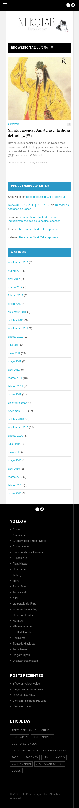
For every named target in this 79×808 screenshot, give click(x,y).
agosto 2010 (15, 435)
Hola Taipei (19, 569)
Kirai (15, 597)
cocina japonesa (24, 743)
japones (32, 757)
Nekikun (18, 620)
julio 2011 (13, 345)
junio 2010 (14, 452)
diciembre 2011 (17, 312)
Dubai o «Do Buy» (24, 695)
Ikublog (17, 575)
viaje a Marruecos (49, 764)
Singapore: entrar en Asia (28, 689)
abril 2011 (14, 369)
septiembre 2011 (18, 328)
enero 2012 (14, 303)
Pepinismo (19, 637)
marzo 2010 (15, 477)
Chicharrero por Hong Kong (29, 540)
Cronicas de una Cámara (28, 552)
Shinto (13, 124)
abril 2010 (14, 468)
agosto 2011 (15, 336)
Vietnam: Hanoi (22, 706)
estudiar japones (25, 750)
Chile (45, 730)
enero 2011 (14, 394)
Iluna (16, 580)
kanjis (60, 757)
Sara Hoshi (41, 162)
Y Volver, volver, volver (27, 683)
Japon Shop (20, 586)
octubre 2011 (16, 320)
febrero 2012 (15, 295)
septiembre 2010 (18, 427)
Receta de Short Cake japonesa (45, 196)
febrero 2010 (15, 485)
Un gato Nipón (21, 655)
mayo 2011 (14, 361)
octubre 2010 (16, 419)
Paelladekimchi (22, 632)
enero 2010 (14, 493)
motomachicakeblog (25, 609)
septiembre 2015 (18, 262)
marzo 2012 (15, 287)
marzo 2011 (15, 378)
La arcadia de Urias (24, 603)
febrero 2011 (15, 386)
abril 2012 (14, 279)
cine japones (42, 737)
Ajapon (17, 529)
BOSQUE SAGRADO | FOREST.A (29, 205)
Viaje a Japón (21, 764)
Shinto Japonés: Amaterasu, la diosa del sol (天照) (39, 132)
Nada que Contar (23, 615)
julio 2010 (14, 444)
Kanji (47, 757)
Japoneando (20, 592)
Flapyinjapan (20, 563)
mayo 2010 (14, 460)
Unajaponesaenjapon (25, 660)
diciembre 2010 (17, 402)
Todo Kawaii (20, 649)
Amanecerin (20, 535)
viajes (16, 771)
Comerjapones (21, 546)
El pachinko (20, 558)
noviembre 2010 (17, 411)
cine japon (20, 737)
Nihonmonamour (22, 626)
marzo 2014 (15, 270)
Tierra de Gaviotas (24, 643)
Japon (16, 757)
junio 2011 (14, 353)
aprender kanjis (24, 730)
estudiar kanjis (55, 750)
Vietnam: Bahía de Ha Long (29, 700)
